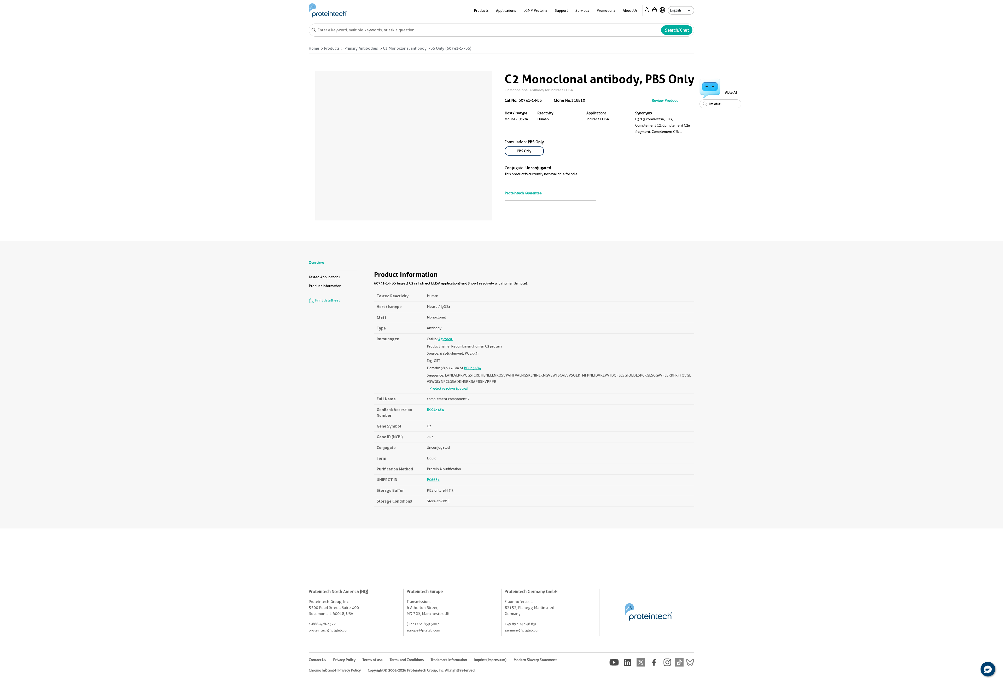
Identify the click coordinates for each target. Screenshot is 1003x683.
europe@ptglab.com (423, 630)
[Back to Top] (971, 670)
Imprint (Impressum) (490, 660)
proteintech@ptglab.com (329, 630)
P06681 (433, 479)
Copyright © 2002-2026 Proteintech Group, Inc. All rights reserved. (421, 670)
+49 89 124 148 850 (521, 624)
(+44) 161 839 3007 (423, 624)
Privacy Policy (344, 660)
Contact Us (317, 660)
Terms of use (373, 660)
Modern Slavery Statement (535, 660)
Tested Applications (324, 277)
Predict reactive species (448, 388)
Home (314, 48)
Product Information (325, 286)
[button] (988, 669)
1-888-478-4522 (322, 624)
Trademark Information (449, 660)
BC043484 (472, 368)
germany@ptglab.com (522, 630)
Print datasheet (327, 300)
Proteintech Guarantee (523, 193)
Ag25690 (445, 339)
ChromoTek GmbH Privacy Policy (335, 670)
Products (332, 48)
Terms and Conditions (407, 660)
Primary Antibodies (361, 48)
